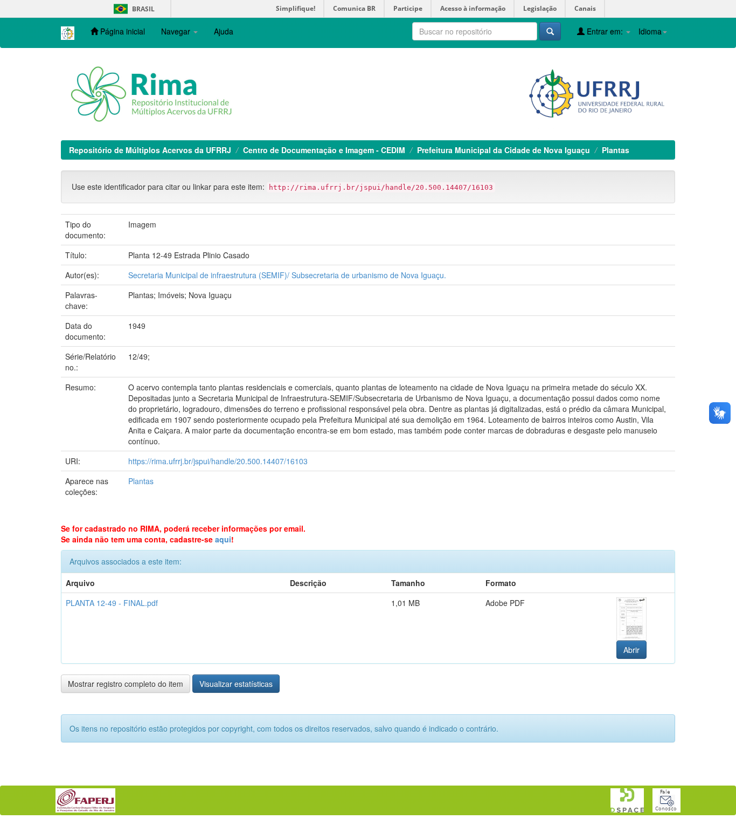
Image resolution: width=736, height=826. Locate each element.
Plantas (615, 149)
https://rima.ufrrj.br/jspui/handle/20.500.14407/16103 (218, 461)
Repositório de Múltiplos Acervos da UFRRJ (150, 149)
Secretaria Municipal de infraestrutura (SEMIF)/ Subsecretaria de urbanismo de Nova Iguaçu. (287, 275)
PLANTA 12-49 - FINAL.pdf (112, 602)
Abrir (631, 649)
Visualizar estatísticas (236, 683)
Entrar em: (605, 31)
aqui (223, 539)
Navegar (176, 31)
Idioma (650, 31)
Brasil (132, 8)
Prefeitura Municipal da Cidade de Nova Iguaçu (503, 149)
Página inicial (121, 31)
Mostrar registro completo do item (125, 683)
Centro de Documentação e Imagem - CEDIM (324, 149)
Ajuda (223, 31)
